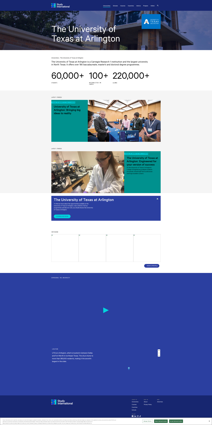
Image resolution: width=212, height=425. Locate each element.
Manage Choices (148, 421)
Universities (106, 6)
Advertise (160, 402)
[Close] (209, 421)
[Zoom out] (159, 353)
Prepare (145, 6)
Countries (131, 6)
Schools (115, 6)
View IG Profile (152, 266)
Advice (138, 6)
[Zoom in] (159, 350)
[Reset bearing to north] (159, 355)
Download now (62, 216)
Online (153, 6)
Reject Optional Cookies (161, 421)
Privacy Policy (148, 404)
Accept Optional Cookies (176, 421)
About (145, 402)
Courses (122, 6)
